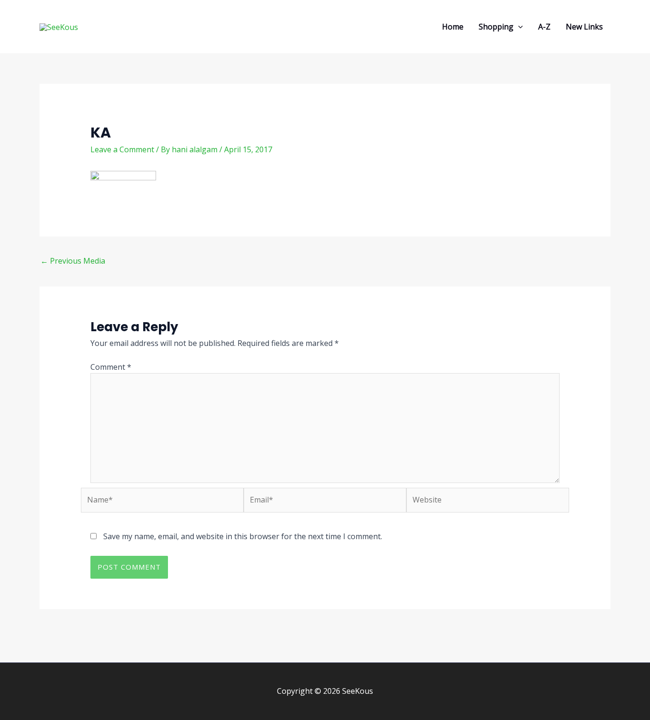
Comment (110, 367)
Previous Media (72, 261)
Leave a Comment (122, 149)
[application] (518, 26)
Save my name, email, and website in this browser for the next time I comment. (242, 536)
